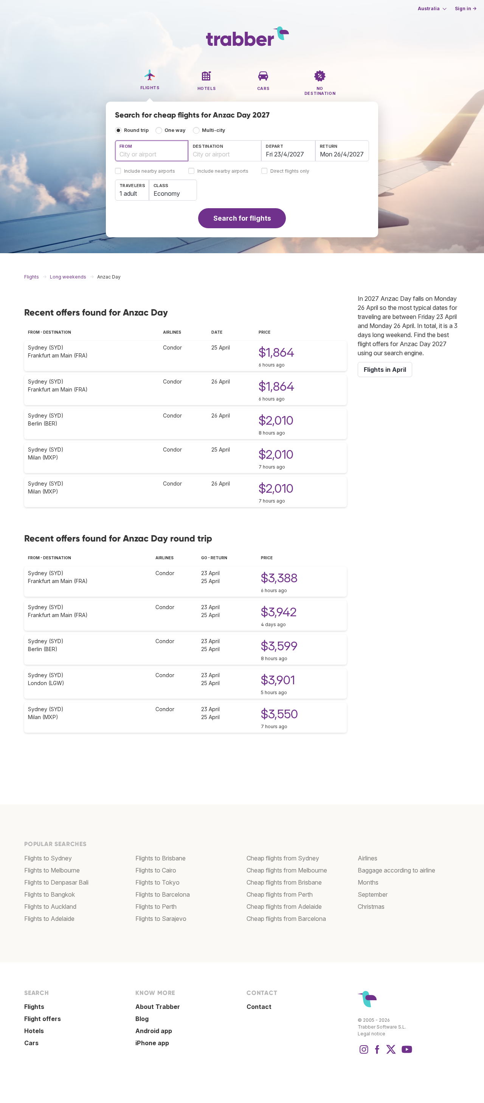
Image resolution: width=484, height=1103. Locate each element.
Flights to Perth (156, 906)
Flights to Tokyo (157, 882)
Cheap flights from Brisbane (284, 882)
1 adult (128, 193)
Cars (31, 1043)
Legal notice (371, 1033)
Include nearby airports (149, 171)
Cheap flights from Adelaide (284, 906)
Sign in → (465, 8)
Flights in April (385, 369)
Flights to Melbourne (52, 870)
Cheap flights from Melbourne (287, 870)
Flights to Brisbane (160, 858)
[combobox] (151, 150)
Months (368, 882)
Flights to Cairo (155, 870)
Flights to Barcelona (162, 894)
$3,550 (279, 714)
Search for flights (242, 218)
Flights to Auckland (50, 906)
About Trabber (157, 1006)
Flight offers (42, 1019)
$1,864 (276, 352)
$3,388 (279, 578)
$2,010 (276, 420)
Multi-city (213, 130)
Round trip (136, 130)
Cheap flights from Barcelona (286, 918)
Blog (142, 1019)
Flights (34, 1006)
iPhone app (152, 1043)
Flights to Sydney (48, 858)
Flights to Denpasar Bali (56, 882)
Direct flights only (289, 171)
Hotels (34, 1031)
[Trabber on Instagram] (364, 1053)
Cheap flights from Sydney (283, 858)
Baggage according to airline (396, 870)
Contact (259, 1006)
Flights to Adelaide (49, 918)
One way (175, 130)
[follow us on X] (391, 1053)
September (373, 894)
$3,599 (279, 646)
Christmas (371, 906)
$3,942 (278, 612)
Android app (153, 1031)
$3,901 (278, 680)
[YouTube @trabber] (406, 1053)
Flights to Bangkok (49, 894)
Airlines (367, 858)
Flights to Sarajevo (160, 918)
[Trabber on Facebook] (377, 1053)
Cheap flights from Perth (280, 894)
